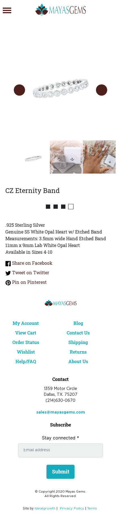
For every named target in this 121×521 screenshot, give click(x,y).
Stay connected (60, 438)
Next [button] (101, 90)
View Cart (25, 333)
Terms (92, 508)
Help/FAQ (25, 361)
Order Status (25, 342)
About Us (78, 361)
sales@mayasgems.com (60, 412)
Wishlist (26, 352)
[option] (60, 84)
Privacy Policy (72, 508)
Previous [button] (19, 90)
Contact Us (78, 333)
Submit (60, 471)
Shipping (78, 342)
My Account (26, 323)
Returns (78, 352)
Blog (78, 323)
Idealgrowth (45, 508)
